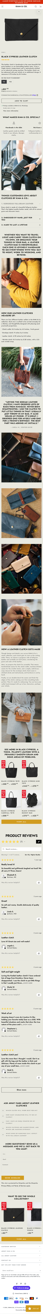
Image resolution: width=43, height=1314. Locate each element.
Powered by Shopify (21, 1310)
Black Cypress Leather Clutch (12, 1229)
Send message (12, 1178)
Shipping (3, 91)
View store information (10, 111)
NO (5, 82)
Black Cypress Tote (10, 781)
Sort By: (27, 855)
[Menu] (2, 6)
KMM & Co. (11, 1307)
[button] (35, 6)
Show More (27, 983)
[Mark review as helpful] (39, 882)
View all (21, 822)
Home (3, 52)
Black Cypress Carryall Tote (8, 812)
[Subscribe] (40, 1270)
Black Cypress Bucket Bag (28, 812)
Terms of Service (20, 1186)
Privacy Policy (6, 1186)
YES (11, 82)
